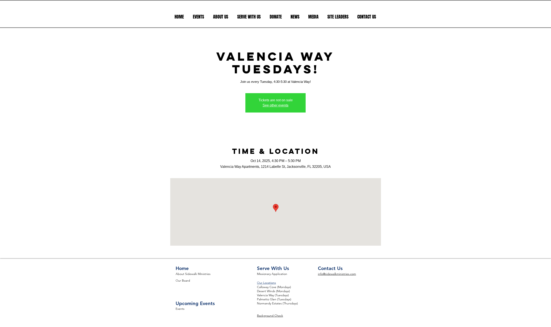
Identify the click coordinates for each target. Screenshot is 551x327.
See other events (275, 105)
